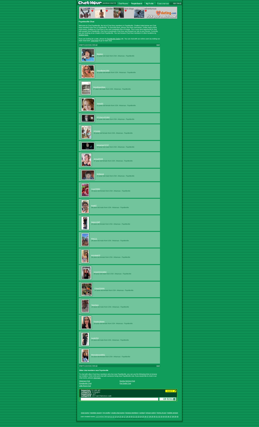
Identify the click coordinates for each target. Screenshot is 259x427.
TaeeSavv (95, 305)
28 (150, 417)
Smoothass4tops (99, 87)
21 (134, 417)
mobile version (172, 413)
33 (161, 417)
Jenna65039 (98, 159)
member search (96, 413)
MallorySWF (95, 222)
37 (171, 417)
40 (177, 417)
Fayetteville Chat (85, 383)
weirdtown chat (108, 3)
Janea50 (100, 104)
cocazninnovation (100, 272)
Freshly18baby (99, 322)
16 (122, 417)
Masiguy (100, 54)
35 (166, 417)
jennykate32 (95, 255)
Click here (94, 41)
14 (118, 417)
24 (141, 417)
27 (148, 417)
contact (142, 413)
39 (175, 417)
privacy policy (151, 413)
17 (125, 417)
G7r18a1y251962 (103, 117)
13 (116, 417)
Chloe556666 (99, 288)
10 (96, 45)
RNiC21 (94, 239)
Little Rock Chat (85, 386)
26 (145, 417)
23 (138, 417)
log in (179, 3)
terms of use (161, 413)
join (174, 3)
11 (111, 417)
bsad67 (94, 206)
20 (132, 417)
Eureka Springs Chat (127, 381)
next (158, 45)
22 (136, 417)
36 (168, 417)
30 (155, 417)
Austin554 (95, 338)
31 (157, 417)
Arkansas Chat (84, 381)
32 (159, 417)
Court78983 (95, 189)
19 (129, 417)
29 (152, 417)
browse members (132, 413)
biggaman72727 (103, 145)
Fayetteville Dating (114, 39)
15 (120, 417)
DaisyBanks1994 (103, 71)
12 (113, 417)
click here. (97, 378)
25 (143, 417)
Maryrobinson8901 (98, 355)
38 (173, 417)
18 (127, 417)
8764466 (97, 131)
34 (164, 417)
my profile (106, 413)
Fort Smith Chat (125, 383)
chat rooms (85, 413)
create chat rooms (117, 413)
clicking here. (83, 35)
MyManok (100, 174)
